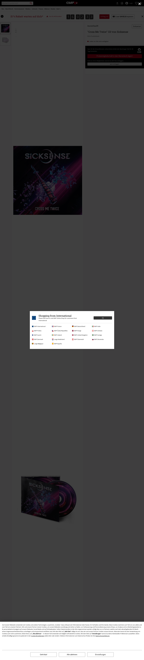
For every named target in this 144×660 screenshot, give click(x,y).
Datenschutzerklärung (102, 636)
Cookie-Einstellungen (37, 636)
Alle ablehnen (72, 654)
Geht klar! (43, 654)
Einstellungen (100, 654)
